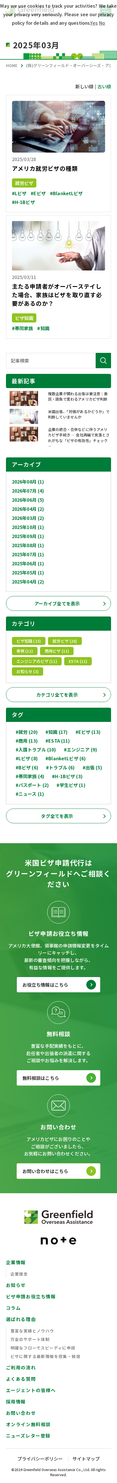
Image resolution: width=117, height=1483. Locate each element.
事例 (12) (24, 651)
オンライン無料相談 (28, 1424)
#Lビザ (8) (27, 758)
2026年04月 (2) (28, 508)
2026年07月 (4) (28, 490)
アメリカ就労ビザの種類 (45, 168)
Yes (93, 22)
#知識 (43, 328)
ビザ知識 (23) (28, 641)
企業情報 (16, 1262)
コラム (13, 1307)
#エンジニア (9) (80, 749)
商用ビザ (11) (57, 651)
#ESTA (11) (57, 740)
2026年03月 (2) (28, 518)
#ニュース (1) (30, 794)
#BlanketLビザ (66, 193)
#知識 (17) (56, 732)
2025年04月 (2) (28, 581)
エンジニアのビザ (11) (36, 661)
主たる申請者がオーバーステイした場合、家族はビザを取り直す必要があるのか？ (57, 294)
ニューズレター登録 (28, 1435)
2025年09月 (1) (28, 536)
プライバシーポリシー (40, 1458)
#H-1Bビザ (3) (67, 776)
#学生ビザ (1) (71, 785)
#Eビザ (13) (88, 732)
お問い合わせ (21, 1412)
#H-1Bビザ (23, 202)
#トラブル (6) (60, 767)
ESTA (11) (78, 661)
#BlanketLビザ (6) (65, 758)
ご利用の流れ (21, 1367)
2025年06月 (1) (28, 563)
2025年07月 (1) (28, 554)
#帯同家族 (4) (30, 776)
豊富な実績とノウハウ (32, 1331)
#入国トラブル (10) (36, 749)
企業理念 (19, 1274)
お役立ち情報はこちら (45, 984)
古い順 (104, 86)
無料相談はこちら (40, 1077)
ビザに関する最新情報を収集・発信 (45, 1356)
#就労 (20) (27, 732)
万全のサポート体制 (30, 1339)
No (102, 22)
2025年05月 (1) (28, 572)
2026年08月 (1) (28, 481)
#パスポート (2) (32, 785)
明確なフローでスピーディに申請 (43, 1348)
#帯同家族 (22, 328)
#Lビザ (19, 193)
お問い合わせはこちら (45, 1171)
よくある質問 (21, 1378)
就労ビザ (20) (65, 641)
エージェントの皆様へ (31, 1390)
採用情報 (16, 1401)
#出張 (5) (92, 767)
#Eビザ (38, 193)
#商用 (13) (27, 740)
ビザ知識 (24, 317)
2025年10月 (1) (28, 527)
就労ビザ (24, 183)
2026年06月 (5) (28, 499)
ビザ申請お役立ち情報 (31, 1296)
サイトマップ (86, 1458)
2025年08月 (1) (28, 545)
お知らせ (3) (27, 671)
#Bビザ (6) (27, 767)
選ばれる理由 (21, 1319)
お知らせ (16, 1285)
